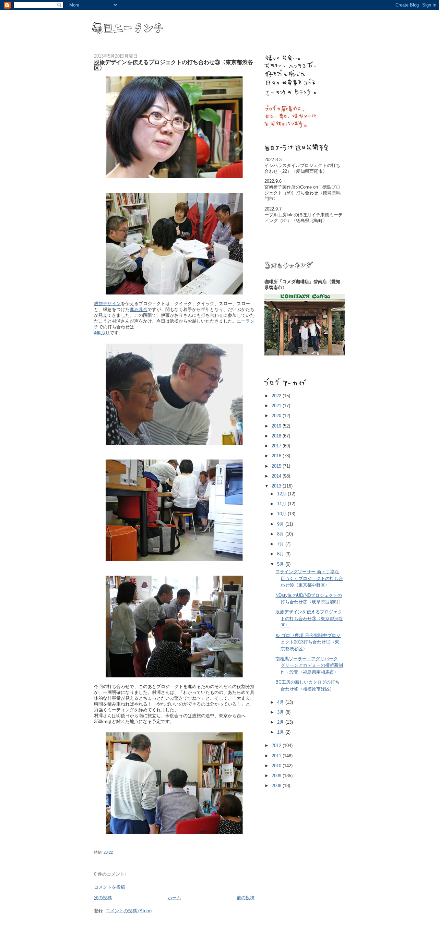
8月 (281, 534)
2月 (281, 722)
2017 (277, 445)
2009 (277, 775)
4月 (281, 702)
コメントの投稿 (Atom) (129, 910)
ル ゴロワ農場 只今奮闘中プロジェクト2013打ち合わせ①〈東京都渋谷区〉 (308, 642)
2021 (277, 405)
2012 (277, 745)
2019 (277, 426)
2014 (277, 476)
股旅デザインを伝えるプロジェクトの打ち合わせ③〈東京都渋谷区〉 (309, 618)
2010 (277, 765)
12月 (282, 493)
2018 (277, 435)
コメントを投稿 (109, 887)
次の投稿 (103, 897)
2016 (277, 455)
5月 (281, 564)
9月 (281, 524)
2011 (277, 755)
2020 (277, 415)
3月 (281, 712)
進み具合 (138, 309)
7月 (281, 543)
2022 (277, 395)
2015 (277, 466)
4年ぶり (102, 332)
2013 (277, 486)
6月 (281, 553)
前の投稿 (245, 897)
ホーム (174, 897)
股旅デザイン (107, 303)
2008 (277, 785)
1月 (281, 732)
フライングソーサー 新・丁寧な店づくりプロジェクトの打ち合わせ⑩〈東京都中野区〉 (309, 578)
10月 (282, 513)
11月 (282, 503)
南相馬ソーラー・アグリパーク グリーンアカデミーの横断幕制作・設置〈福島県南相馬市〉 (309, 665)
